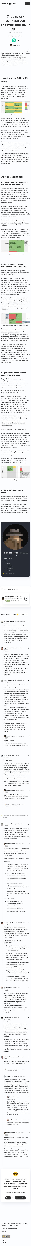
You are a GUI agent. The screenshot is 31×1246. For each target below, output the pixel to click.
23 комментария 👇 (10, 615)
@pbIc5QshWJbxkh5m (10, 795)
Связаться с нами (14, 1225)
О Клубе (4, 1223)
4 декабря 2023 (7, 990)
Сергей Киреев (8, 1017)
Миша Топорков (10, 736)
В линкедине (10, 568)
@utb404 (6, 740)
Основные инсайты (12, 176)
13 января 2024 (7, 924)
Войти (27, 3)
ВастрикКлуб (8, 4)
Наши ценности (11, 1223)
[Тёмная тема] (8, 1236)
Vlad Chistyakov (8, 922)
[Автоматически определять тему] (6, 1236)
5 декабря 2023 (7, 825)
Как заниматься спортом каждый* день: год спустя (13, 597)
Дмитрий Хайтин (9, 621)
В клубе (8, 563)
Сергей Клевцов (9, 648)
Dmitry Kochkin (13, 1119)
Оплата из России (12, 1228)
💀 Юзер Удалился (9, 755)
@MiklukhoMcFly (12, 1122)
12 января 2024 (7, 682)
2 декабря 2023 (7, 623)
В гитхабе (9, 565)
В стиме (9, 570)
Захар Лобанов (8, 1056)
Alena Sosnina (8, 987)
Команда (18, 1223)
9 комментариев (15, 600)
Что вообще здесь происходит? (15, 1192)
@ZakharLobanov (13, 1079)
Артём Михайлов (9, 680)
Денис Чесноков (13, 1097)
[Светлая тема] (3, 1236)
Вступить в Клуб (20, 1197)
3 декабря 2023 (7, 651)
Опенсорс (4, 1228)
